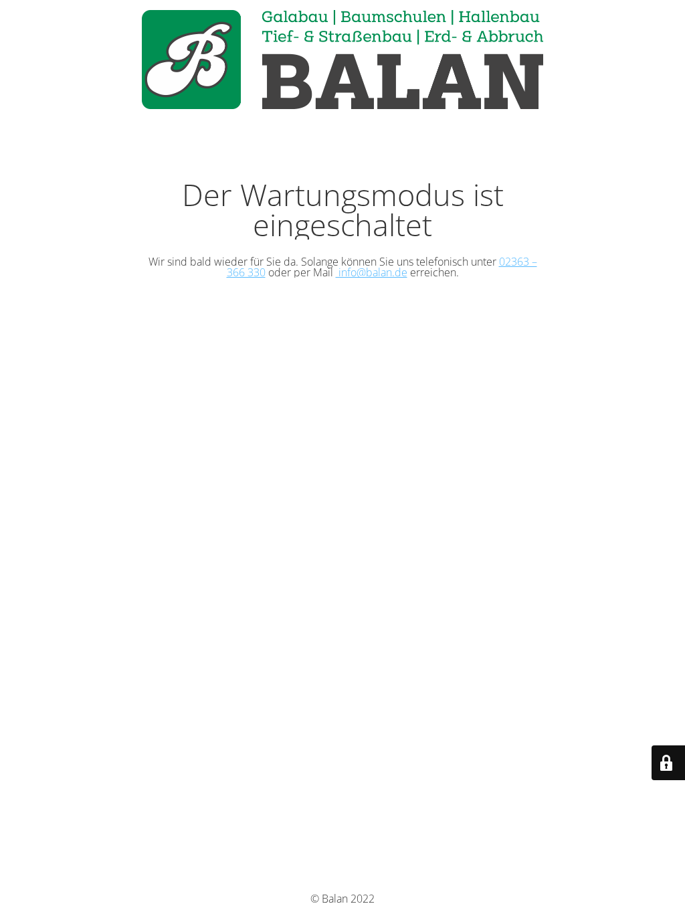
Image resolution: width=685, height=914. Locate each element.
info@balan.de (371, 272)
